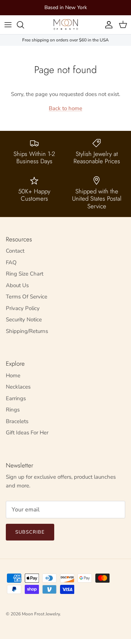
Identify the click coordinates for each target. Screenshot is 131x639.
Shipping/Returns (27, 331)
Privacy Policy (23, 308)
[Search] (24, 25)
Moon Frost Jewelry (41, 614)
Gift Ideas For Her (27, 432)
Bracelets (17, 421)
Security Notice (24, 319)
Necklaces (18, 386)
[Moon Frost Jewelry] (65, 25)
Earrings (16, 398)
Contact (15, 250)
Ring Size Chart (24, 273)
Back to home (65, 108)
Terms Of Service (26, 296)
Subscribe (30, 532)
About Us (17, 285)
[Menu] (8, 25)
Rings (13, 409)
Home (13, 375)
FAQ (11, 262)
